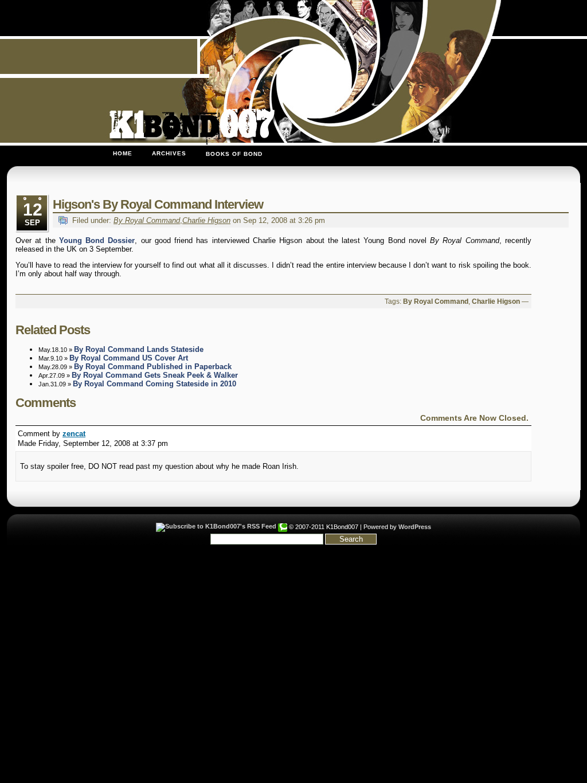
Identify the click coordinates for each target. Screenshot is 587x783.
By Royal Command (147, 220)
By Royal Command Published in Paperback (153, 366)
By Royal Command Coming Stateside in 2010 (154, 383)
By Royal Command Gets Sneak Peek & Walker (155, 375)
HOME (122, 153)
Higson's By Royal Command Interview (158, 204)
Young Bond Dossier (97, 240)
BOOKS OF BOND (234, 154)
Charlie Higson (206, 220)
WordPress (414, 526)
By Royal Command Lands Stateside (139, 349)
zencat (73, 433)
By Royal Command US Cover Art (128, 358)
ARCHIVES (169, 153)
